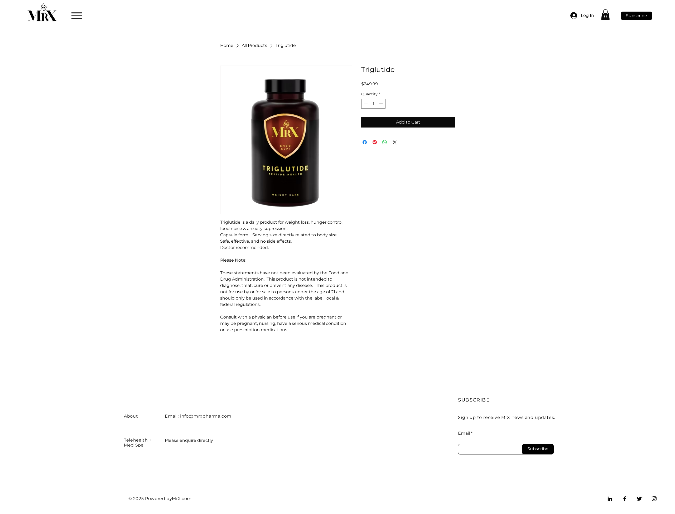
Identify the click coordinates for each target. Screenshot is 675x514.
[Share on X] (395, 142)
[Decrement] (365, 103)
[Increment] (381, 103)
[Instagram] (654, 499)
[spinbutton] (373, 103)
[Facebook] (624, 499)
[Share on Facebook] (364, 142)
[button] (605, 14)
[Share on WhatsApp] (385, 142)
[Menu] (77, 16)
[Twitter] (639, 499)
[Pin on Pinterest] (375, 142)
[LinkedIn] (610, 499)
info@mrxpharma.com (206, 416)
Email (464, 433)
